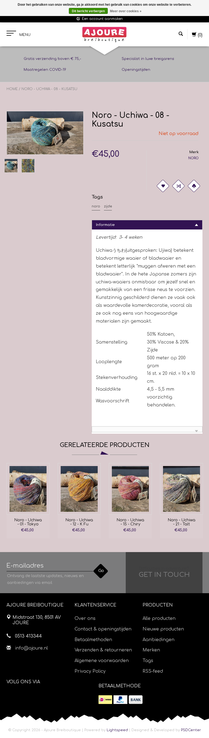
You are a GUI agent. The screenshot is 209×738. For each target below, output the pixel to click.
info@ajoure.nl (31, 648)
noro (96, 206)
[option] (28, 500)
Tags (148, 660)
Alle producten (159, 618)
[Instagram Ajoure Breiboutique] (41, 695)
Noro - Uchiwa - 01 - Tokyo (28, 522)
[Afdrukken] (193, 185)
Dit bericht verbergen (88, 11)
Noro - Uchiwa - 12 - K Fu (79, 522)
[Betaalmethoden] (105, 699)
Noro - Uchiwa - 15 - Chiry (130, 522)
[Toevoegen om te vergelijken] (178, 185)
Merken (151, 650)
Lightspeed (117, 730)
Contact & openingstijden (103, 629)
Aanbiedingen (158, 639)
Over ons (85, 618)
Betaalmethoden (93, 639)
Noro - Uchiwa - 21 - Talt (181, 522)
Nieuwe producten (163, 629)
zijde (108, 206)
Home (12, 89)
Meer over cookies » (126, 11)
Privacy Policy (90, 671)
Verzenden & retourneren (103, 650)
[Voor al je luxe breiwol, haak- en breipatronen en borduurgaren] (104, 34)
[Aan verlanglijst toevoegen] (162, 185)
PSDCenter (191, 730)
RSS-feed (153, 671)
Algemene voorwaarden (102, 660)
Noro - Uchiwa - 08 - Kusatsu (49, 89)
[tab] (147, 224)
